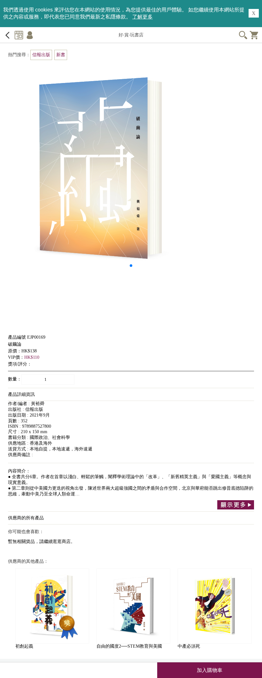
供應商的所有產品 (26, 518)
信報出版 (41, 54)
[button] (131, 265)
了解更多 (142, 16)
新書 (60, 54)
